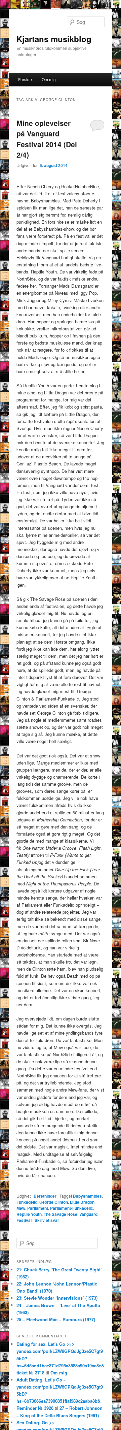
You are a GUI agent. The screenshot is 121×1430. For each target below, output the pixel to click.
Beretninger (45, 1196)
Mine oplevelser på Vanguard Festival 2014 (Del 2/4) (46, 139)
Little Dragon (82, 1202)
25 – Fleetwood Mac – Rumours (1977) (55, 1319)
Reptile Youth (29, 1214)
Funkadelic (26, 1202)
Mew (20, 1208)
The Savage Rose (60, 1214)
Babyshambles (87, 1196)
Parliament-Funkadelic (71, 1208)
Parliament (37, 1208)
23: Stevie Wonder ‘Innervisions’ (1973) (56, 1298)
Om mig (49, 79)
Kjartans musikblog (53, 38)
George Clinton (53, 1202)
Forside (25, 79)
